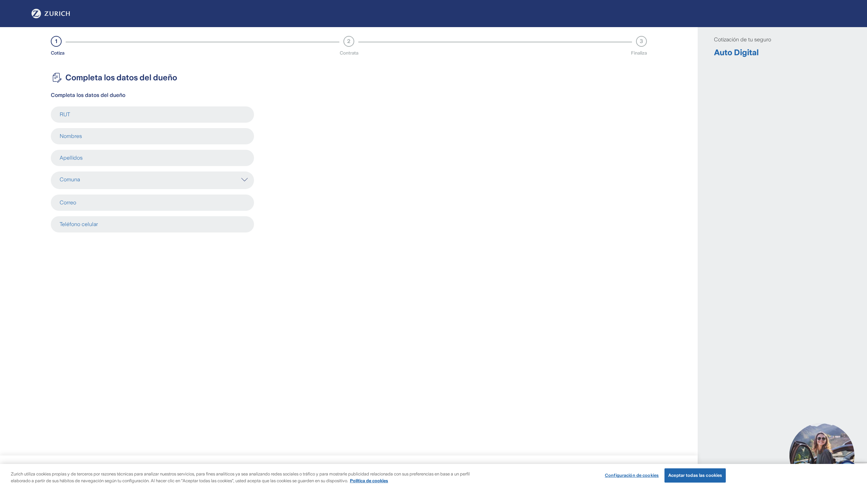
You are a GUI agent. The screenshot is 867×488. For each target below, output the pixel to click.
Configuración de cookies (632, 475)
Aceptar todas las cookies (695, 475)
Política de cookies (369, 480)
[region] (433, 476)
